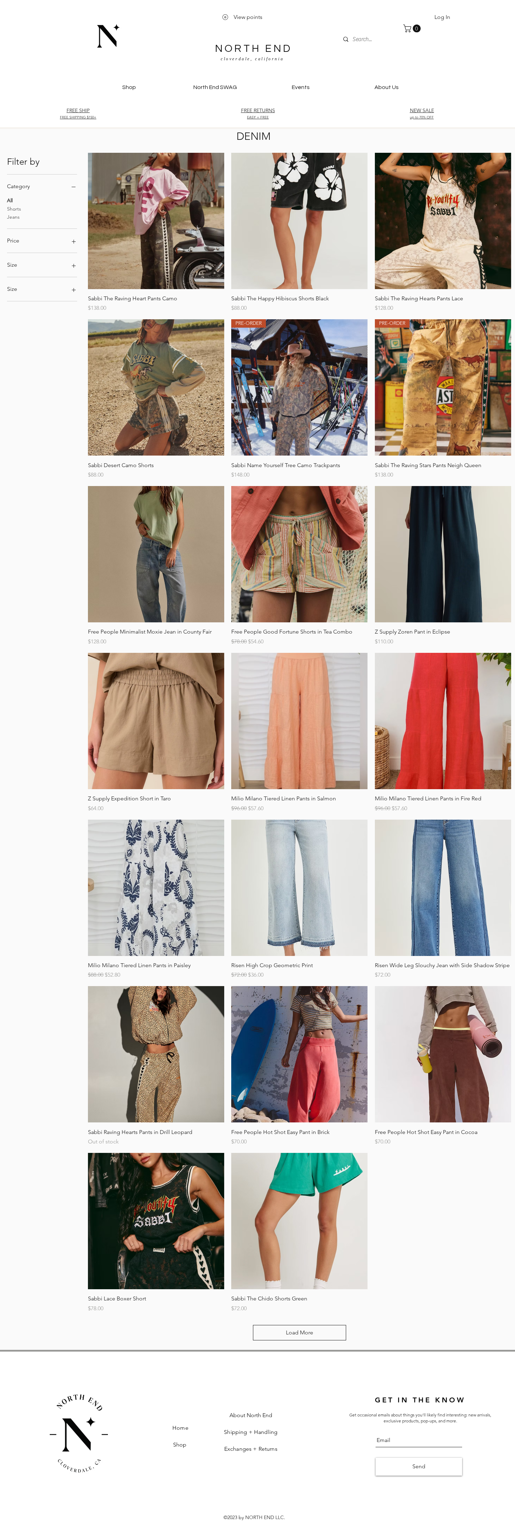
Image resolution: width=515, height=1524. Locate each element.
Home (180, 1427)
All (10, 200)
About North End (250, 1415)
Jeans (13, 217)
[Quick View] (156, 221)
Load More (299, 1332)
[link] (413, 28)
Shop (180, 1444)
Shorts (14, 209)
